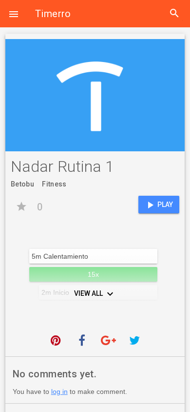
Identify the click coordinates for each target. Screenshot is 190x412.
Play (158, 205)
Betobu (22, 184)
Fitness (54, 184)
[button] (13, 13)
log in (59, 391)
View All (95, 294)
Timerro (53, 14)
